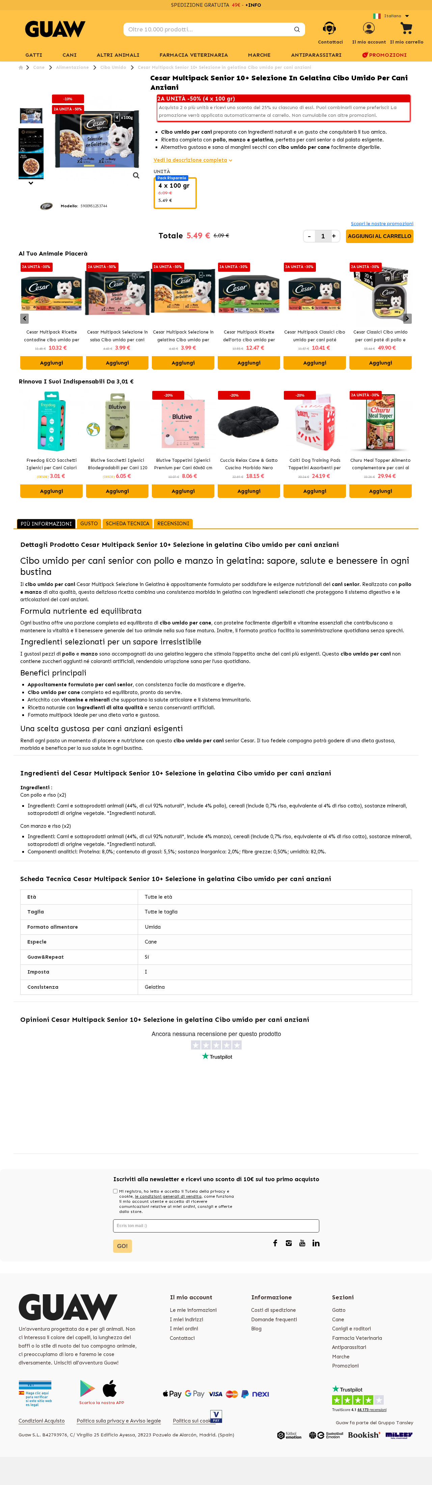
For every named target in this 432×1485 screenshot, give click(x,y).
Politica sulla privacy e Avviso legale (119, 1421)
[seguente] (136, 179)
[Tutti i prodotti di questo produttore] (46, 206)
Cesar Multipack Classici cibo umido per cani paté (314, 335)
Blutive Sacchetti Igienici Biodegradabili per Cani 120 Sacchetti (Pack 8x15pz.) (117, 465)
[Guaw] (55, 29)
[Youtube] (302, 1243)
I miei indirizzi (186, 1320)
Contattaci (182, 1338)
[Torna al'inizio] (21, 67)
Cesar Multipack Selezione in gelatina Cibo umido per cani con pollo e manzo (183, 336)
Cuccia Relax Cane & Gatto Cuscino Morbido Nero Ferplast (249, 465)
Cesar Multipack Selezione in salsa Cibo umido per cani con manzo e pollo (117, 336)
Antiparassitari (316, 55)
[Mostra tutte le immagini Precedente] (21, 100)
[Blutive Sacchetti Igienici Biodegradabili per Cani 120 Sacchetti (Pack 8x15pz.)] (117, 422)
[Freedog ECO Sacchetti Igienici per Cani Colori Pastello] (51, 422)
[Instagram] (289, 1243)
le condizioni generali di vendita (168, 1196)
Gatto (339, 1310)
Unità (162, 171)
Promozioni (388, 55)
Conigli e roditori (351, 1329)
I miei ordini (184, 1329)
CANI (69, 55)
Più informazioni (46, 524)
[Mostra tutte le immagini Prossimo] (31, 183)
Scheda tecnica (127, 524)
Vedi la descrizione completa (190, 160)
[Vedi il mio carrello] (406, 29)
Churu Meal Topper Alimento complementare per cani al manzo (380, 465)
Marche (341, 1357)
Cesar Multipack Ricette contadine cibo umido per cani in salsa (51, 336)
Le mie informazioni (193, 1310)
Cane (338, 1320)
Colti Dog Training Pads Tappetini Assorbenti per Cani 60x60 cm (315, 465)
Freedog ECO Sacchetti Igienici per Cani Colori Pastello (51, 465)
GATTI (33, 55)
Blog (256, 1329)
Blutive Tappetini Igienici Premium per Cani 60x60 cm (183, 464)
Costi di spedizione (273, 1310)
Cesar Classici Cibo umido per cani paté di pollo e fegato (380, 336)
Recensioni (173, 524)
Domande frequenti (274, 1320)
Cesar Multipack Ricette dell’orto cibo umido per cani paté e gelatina (249, 336)
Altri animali (118, 55)
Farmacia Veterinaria (194, 55)
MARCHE (259, 55)
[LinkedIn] (316, 1243)
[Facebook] (275, 1243)
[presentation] (24, 319)
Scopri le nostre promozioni (382, 224)
